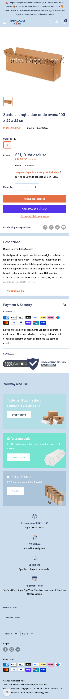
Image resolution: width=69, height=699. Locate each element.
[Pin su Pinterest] (51, 227)
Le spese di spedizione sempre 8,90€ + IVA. (37, 172)
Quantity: (8, 186)
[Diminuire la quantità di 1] (18, 187)
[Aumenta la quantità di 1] (35, 187)
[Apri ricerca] (50, 22)
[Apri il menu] (4, 22)
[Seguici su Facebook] (5, 649)
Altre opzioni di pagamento (35, 216)
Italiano (8, 633)
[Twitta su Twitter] (57, 227)
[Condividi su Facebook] (45, 227)
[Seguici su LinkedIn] (17, 649)
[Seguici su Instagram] (11, 649)
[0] (63, 22)
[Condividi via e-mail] (63, 227)
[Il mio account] (56, 22)
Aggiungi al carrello (34, 198)
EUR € (25, 633)
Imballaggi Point (12, 128)
